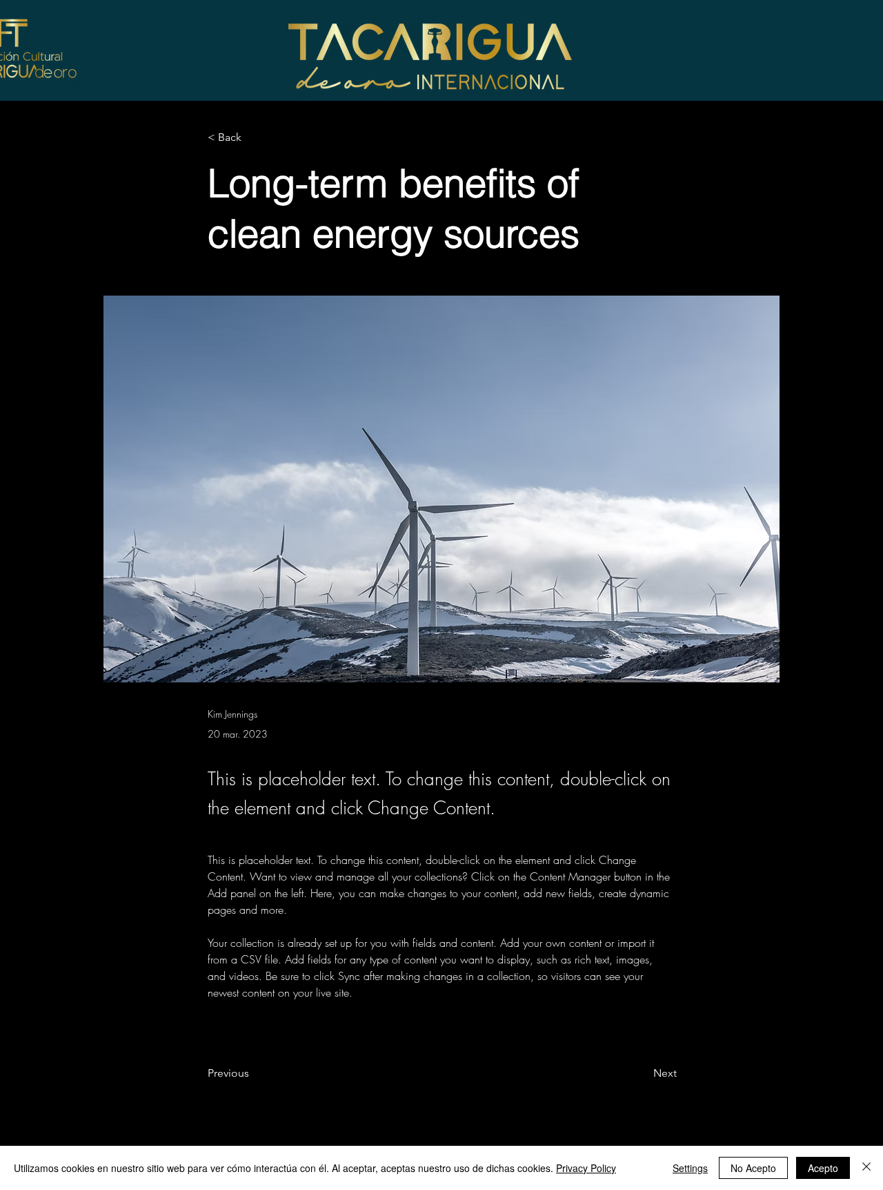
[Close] (866, 1168)
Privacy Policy (586, 1168)
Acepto (823, 1168)
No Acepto (753, 1168)
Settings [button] (690, 1168)
